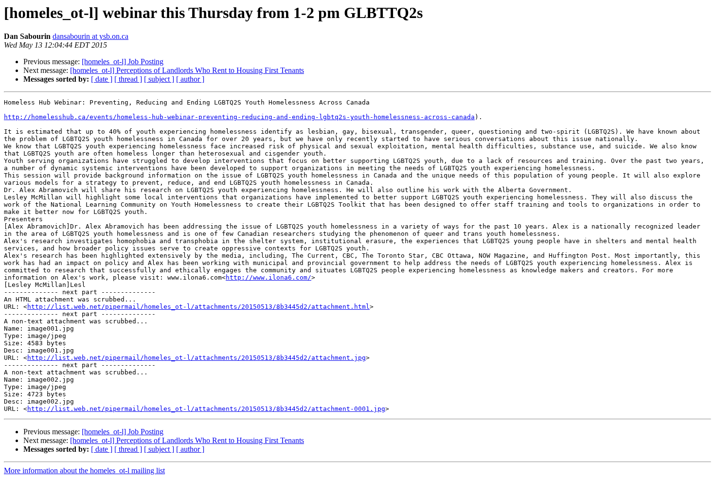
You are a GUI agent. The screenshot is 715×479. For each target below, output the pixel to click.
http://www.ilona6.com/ (268, 277)
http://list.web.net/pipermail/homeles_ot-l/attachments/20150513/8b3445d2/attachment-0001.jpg (206, 408)
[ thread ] (128, 79)
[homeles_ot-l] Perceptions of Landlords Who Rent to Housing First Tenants (187, 70)
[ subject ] (159, 79)
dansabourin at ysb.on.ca (90, 36)
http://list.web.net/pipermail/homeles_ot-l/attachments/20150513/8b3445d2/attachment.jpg (196, 357)
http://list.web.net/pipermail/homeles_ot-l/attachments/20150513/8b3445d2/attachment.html (198, 306)
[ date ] (101, 79)
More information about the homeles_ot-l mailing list (84, 470)
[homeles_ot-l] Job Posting (122, 61)
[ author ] (190, 79)
